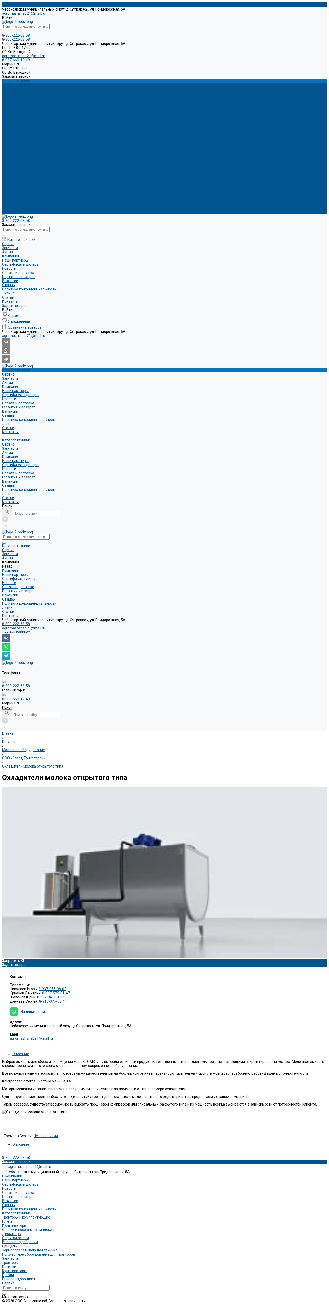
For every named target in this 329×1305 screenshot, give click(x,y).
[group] (164, 873)
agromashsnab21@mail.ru (23, 13)
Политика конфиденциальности (29, 130)
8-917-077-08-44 (53, 1001)
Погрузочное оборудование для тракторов (38, 1254)
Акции (7, 163)
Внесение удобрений (20, 1242)
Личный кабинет (16, 632)
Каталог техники (16, 151)
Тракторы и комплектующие (26, 1217)
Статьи (8, 208)
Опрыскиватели (15, 1238)
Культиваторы (14, 1225)
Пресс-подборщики (18, 1279)
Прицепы (9, 1246)
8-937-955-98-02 (52, 989)
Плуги (7, 1221)
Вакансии (10, 122)
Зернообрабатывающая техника (29, 1250)
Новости (9, 109)
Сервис (8, 155)
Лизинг (8, 204)
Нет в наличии (46, 1136)
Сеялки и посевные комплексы (28, 1230)
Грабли (8, 1275)
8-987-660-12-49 (16, 699)
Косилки (9, 1267)
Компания (10, 167)
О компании (12, 1176)
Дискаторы (11, 1234)
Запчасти (10, 159)
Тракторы (10, 1262)
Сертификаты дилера (20, 105)
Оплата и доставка (18, 113)
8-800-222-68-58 (16, 624)
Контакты (10, 212)
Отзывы (8, 126)
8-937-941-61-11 (51, 997)
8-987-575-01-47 (56, 993)
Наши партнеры (15, 101)
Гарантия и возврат (18, 118)
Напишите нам (33, 1012)
